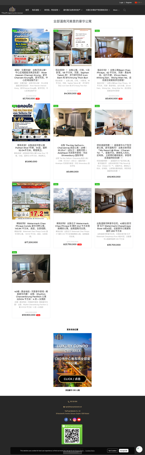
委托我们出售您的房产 (72, 10)
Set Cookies (113, 451)
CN (138, 2)
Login (121, 2)
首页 (27, 10)
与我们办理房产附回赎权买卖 (97, 10)
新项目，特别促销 (51, 10)
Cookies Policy (90, 451)
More (115, 10)
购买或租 (36, 10)
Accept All (123, 451)
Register (129, 2)
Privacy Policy (79, 451)
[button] (124, 10)
